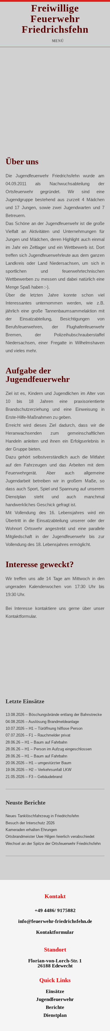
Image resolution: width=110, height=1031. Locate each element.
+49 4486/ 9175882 (55, 910)
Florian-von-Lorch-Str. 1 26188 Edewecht (55, 963)
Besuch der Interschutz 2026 (30, 823)
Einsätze (55, 991)
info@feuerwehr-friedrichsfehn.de (55, 921)
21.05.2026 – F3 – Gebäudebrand (34, 777)
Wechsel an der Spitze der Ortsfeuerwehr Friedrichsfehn (53, 843)
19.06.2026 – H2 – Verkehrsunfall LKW (38, 769)
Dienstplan (55, 1015)
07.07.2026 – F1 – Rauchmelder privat (38, 735)
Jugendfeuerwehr (55, 999)
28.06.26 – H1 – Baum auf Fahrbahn (36, 742)
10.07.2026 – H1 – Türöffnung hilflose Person (44, 728)
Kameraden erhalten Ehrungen (31, 830)
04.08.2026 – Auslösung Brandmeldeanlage (42, 721)
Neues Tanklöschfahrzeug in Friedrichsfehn (42, 816)
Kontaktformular (55, 932)
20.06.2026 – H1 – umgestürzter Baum (38, 763)
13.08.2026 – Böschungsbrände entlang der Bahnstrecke (54, 714)
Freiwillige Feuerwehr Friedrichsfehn (55, 19)
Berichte (55, 1007)
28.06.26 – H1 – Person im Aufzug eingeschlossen (49, 749)
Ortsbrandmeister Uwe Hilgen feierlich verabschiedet (50, 836)
